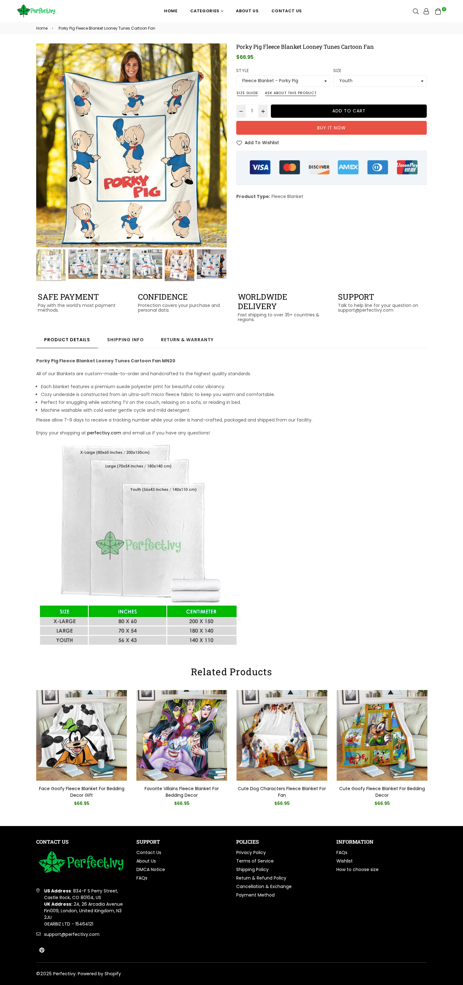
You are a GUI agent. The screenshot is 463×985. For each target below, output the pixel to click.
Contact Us (287, 11)
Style (242, 70)
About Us (247, 11)
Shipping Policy (252, 869)
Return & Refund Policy (261, 878)
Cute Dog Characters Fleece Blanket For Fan (282, 791)
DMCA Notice (150, 869)
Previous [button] (44, 145)
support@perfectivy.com (72, 934)
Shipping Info (125, 340)
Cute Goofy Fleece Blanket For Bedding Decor (382, 791)
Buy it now (331, 128)
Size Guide (247, 92)
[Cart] (438, 11)
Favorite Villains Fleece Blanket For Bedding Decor (182, 791)
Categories (205, 11)
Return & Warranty (187, 340)
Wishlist (344, 861)
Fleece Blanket (287, 196)
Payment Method (255, 895)
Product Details (67, 340)
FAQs (141, 878)
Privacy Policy (251, 852)
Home (171, 11)
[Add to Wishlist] (119, 704)
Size (337, 70)
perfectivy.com (104, 433)
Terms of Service (255, 861)
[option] (131, 145)
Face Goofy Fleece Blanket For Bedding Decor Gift (81, 791)
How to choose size (357, 869)
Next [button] (219, 145)
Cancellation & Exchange (264, 886)
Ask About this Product (291, 92)
